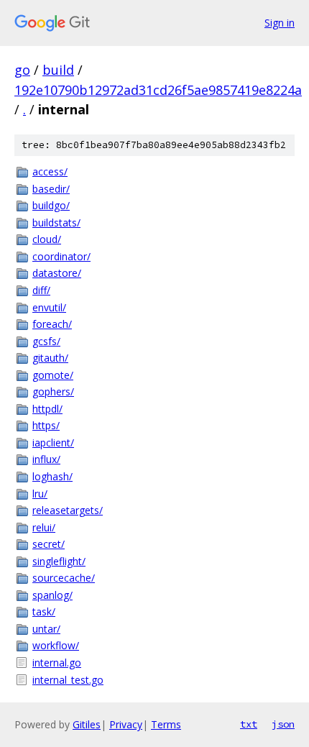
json (283, 724)
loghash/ (52, 476)
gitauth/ (50, 358)
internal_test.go (67, 680)
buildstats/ (56, 222)
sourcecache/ (63, 578)
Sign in (279, 22)
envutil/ (49, 307)
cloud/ (46, 239)
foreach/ (52, 324)
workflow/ (55, 645)
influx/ (46, 459)
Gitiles (87, 724)
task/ (43, 611)
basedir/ (51, 189)
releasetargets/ (67, 510)
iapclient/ (53, 442)
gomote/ (52, 375)
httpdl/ (47, 409)
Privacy (125, 724)
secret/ (48, 544)
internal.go (56, 662)
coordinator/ (61, 256)
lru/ (39, 493)
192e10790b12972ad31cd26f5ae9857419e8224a (158, 89)
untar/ (46, 629)
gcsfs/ (46, 341)
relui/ (43, 527)
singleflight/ (59, 561)
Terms (166, 724)
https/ (46, 425)
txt (248, 724)
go (22, 69)
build (58, 69)
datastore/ (56, 273)
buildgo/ (51, 205)
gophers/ (53, 391)
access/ (50, 171)
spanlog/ (52, 595)
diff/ (41, 290)
